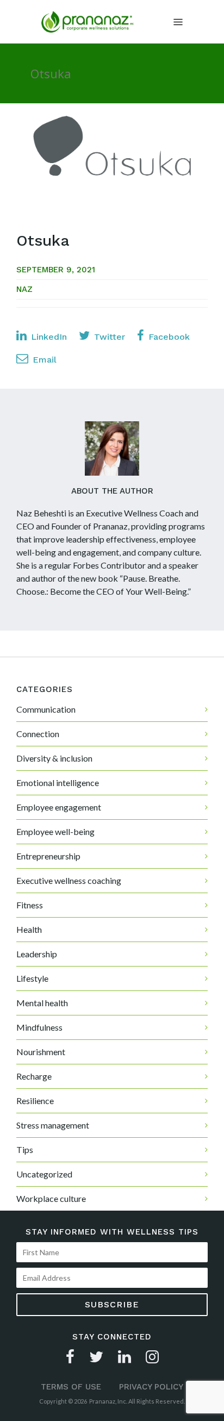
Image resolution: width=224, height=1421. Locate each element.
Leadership (36, 954)
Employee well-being (55, 831)
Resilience (35, 1100)
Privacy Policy (151, 1387)
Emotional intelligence (57, 782)
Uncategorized (44, 1174)
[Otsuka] (112, 159)
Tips (24, 1149)
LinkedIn (47, 337)
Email (43, 359)
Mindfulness (39, 1027)
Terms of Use (71, 1387)
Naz (24, 289)
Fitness (29, 905)
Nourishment (40, 1051)
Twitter (108, 337)
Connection (37, 733)
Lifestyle (32, 978)
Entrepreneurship (48, 856)
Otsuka (43, 241)
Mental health (42, 1003)
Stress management (52, 1125)
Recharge (34, 1076)
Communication (46, 709)
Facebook (168, 337)
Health (29, 929)
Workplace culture (51, 1198)
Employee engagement (58, 807)
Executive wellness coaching (68, 880)
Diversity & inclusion (54, 758)
